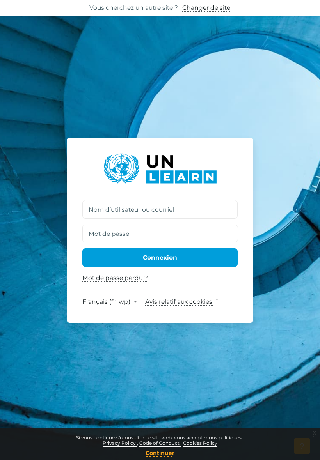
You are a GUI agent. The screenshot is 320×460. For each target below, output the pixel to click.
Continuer (160, 452)
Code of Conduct (160, 443)
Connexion (160, 257)
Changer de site (206, 7)
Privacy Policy (120, 443)
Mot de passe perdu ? (115, 277)
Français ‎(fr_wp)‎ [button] (107, 301)
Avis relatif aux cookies (179, 301)
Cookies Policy (200, 443)
